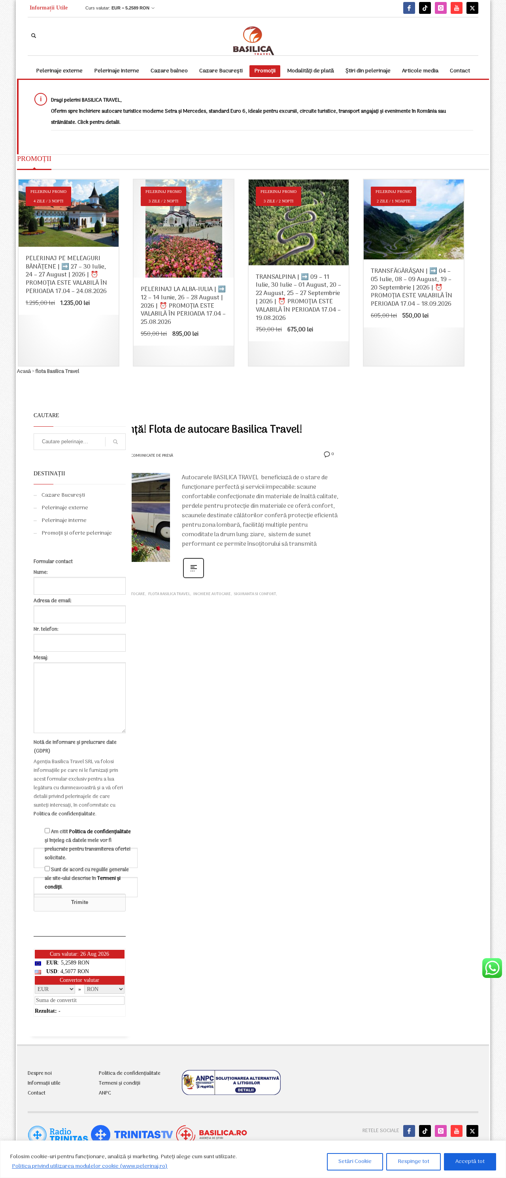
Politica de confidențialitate (64, 814)
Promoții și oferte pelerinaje (77, 533)
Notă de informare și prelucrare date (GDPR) (75, 746)
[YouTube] (457, 8)
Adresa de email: (53, 601)
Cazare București (63, 495)
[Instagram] (441, 8)
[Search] (115, 441)
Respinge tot (413, 1161)
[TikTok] (425, 8)
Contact (36, 1093)
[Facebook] (409, 8)
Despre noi (40, 1074)
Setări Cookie (355, 1161)
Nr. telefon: (46, 629)
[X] (472, 8)
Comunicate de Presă (152, 455)
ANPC (105, 1093)
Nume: (41, 572)
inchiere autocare (212, 594)
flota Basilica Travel (169, 594)
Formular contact (53, 562)
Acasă (24, 371)
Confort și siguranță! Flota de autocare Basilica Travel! (176, 430)
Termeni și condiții (119, 1083)
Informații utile (44, 1083)
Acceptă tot (470, 1161)
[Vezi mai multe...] (193, 577)
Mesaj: (41, 658)
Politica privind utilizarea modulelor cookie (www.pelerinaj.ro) (90, 1166)
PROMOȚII (34, 159)
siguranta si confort (255, 594)
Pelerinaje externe (65, 507)
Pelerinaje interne (64, 520)
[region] (253, 1159)
